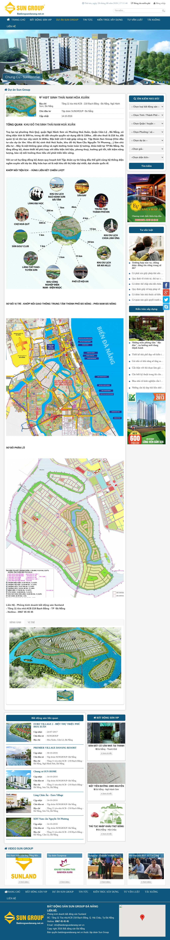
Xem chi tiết (107, 753)
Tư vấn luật (146, 230)
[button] (142, 917)
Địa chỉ (42, 103)
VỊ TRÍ (31, 622)
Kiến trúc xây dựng (146, 309)
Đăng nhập (160, 3)
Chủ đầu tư (45, 111)
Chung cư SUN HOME (45, 771)
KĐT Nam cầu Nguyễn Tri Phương (51, 819)
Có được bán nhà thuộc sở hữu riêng (149, 294)
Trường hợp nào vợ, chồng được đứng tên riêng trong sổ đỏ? (146, 265)
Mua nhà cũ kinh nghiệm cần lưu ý (148, 381)
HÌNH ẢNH (15, 622)
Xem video (24, 882)
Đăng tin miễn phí (141, 3)
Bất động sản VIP (107, 717)
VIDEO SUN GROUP (20, 848)
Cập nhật (43, 116)
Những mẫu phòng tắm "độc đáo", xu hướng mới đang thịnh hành (146, 345)
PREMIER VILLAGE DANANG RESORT (55, 748)
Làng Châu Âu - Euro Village (48, 795)
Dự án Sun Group (18, 89)
